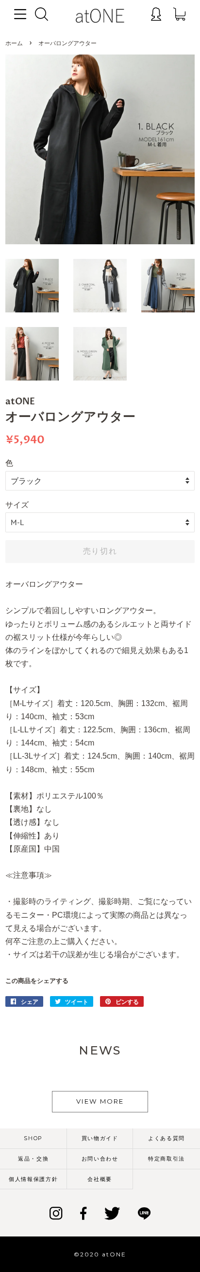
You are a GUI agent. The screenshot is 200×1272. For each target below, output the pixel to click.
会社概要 (99, 1179)
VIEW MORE (100, 1101)
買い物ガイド (100, 1138)
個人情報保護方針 (33, 1179)
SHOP (33, 1138)
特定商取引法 (166, 1158)
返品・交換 (33, 1158)
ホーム (14, 43)
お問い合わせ (100, 1158)
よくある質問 (166, 1138)
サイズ (17, 505)
